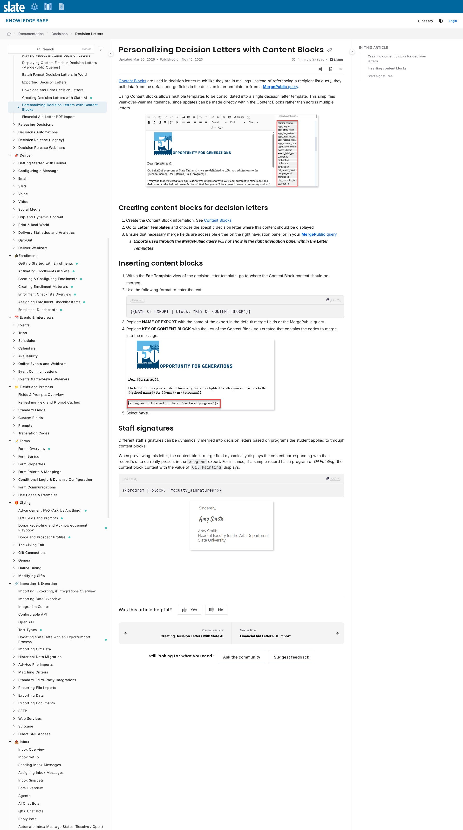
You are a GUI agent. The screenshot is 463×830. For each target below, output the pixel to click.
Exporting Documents (36, 703)
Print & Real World (33, 225)
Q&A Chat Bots (30, 811)
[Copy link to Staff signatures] (181, 428)
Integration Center (33, 606)
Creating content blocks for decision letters (397, 58)
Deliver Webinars (33, 248)
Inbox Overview (31, 749)
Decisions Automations (38, 132)
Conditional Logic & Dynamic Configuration (55, 479)
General (24, 560)
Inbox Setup (28, 757)
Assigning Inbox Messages (41, 772)
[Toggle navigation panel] (111, 53)
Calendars (27, 348)
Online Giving (29, 568)
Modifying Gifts (31, 576)
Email (22, 178)
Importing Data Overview (39, 599)
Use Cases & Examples (38, 495)
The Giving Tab (31, 545)
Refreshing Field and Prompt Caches (49, 402)
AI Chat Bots (29, 803)
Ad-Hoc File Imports (35, 664)
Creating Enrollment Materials (43, 286)
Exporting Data (31, 695)
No (220, 609)
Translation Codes (33, 433)
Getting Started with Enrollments (45, 263)
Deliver (23, 155)
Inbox (21, 742)
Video (23, 201)
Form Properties (31, 464)
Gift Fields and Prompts (38, 518)
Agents (24, 796)
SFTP (22, 711)
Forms (22, 441)
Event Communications (37, 371)
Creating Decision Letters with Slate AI (54, 98)
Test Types (27, 630)
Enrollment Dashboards (37, 310)
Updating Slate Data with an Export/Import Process (54, 639)
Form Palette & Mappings (39, 472)
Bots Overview (30, 788)
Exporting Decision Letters (44, 82)
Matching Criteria (33, 672)
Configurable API (32, 614)
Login (453, 21)
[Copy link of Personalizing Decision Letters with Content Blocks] (330, 50)
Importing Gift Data (34, 649)
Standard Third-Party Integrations (47, 680)
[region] (235, 306)
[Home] (9, 33)
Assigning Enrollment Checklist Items (49, 302)
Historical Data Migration (39, 657)
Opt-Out (25, 240)
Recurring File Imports (37, 688)
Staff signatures (380, 76)
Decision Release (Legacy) (41, 140)
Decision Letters (89, 34)
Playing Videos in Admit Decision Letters (56, 55)
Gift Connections (32, 552)
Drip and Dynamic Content (40, 217)
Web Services (30, 718)
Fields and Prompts (33, 387)
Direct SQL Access (34, 734)
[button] (51, 49)
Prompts (25, 425)
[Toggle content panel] (352, 52)
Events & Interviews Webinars (43, 379)
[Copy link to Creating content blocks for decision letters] (275, 208)
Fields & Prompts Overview (41, 394)
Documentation (31, 34)
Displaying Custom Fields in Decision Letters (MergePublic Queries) (59, 65)
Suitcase (25, 726)
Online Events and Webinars (42, 364)
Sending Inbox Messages (39, 765)
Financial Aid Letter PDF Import (48, 117)
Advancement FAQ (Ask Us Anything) (50, 510)
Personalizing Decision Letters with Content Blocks (60, 107)
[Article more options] (340, 69)
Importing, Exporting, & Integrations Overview (57, 591)
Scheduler (26, 340)
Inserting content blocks (387, 68)
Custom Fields (30, 418)
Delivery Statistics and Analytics (46, 232)
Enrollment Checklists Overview (44, 294)
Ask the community (241, 657)
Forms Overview (31, 448)
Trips (22, 333)
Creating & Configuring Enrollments (47, 279)
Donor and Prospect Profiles (42, 537)
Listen (338, 60)
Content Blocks (132, 80)
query (280, 86)
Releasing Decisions (35, 124)
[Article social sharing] (320, 69)
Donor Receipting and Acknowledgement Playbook (52, 527)
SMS (22, 186)
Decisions (60, 34)
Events (24, 325)
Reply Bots (27, 819)
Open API (26, 622)
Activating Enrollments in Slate (44, 271)
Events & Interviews (34, 317)
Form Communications (37, 487)
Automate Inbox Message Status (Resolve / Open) (60, 826)
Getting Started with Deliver (42, 163)
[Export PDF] (331, 69)
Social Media (29, 209)
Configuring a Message (38, 171)
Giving (22, 503)
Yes (194, 609)
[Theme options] (441, 21)
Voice (23, 194)
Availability (28, 356)
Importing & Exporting (35, 583)
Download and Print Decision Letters (52, 90)
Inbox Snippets (31, 780)
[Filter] (101, 49)
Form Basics (28, 456)
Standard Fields (32, 410)
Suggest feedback (291, 657)
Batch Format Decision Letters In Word (54, 74)
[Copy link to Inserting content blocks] (210, 264)
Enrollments (26, 256)
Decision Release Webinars (41, 147)
